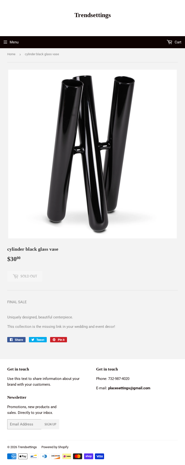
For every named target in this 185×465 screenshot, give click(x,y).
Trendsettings (92, 15)
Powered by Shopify (54, 447)
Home (11, 54)
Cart (177, 42)
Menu (14, 42)
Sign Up (50, 424)
